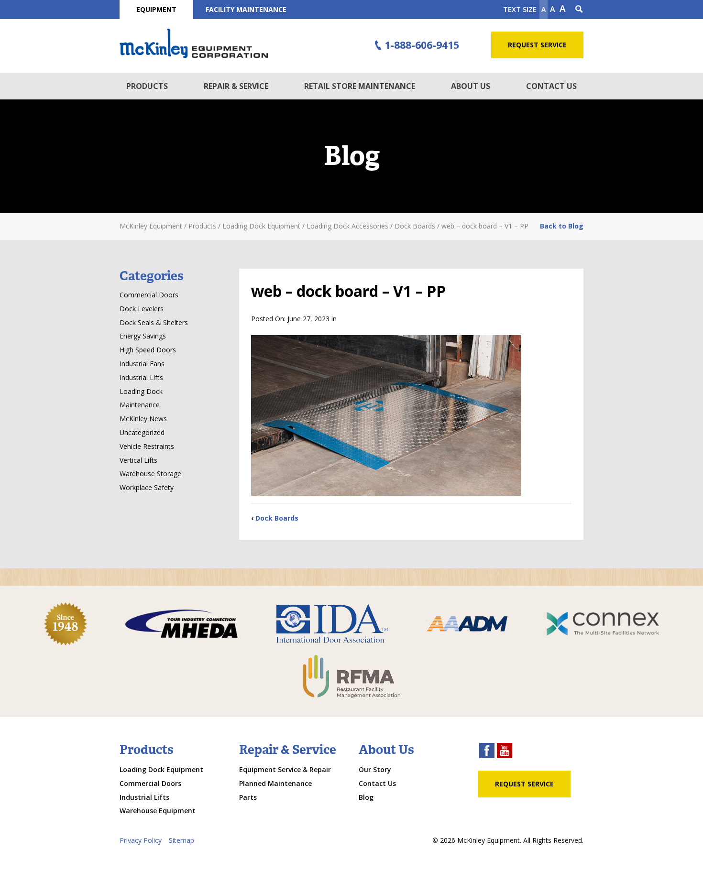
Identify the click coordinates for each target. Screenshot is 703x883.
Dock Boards (276, 518)
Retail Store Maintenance (359, 86)
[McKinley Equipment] (194, 43)
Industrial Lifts (141, 377)
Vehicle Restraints (147, 446)
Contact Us (551, 86)
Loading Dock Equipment (161, 769)
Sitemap (181, 840)
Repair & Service (236, 86)
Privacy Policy (141, 840)
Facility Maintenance (246, 9)
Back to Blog (561, 225)
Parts (248, 797)
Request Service (537, 44)
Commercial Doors (149, 294)
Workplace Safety (147, 487)
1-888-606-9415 (421, 45)
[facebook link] (486, 752)
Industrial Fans (142, 363)
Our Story (375, 769)
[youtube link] (504, 752)
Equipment (156, 9)
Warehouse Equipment (158, 810)
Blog (366, 797)
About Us (470, 86)
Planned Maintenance (275, 783)
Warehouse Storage (150, 473)
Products (147, 86)
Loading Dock (141, 391)
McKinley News (143, 418)
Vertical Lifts (138, 460)
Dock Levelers (142, 308)
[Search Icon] (579, 9)
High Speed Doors (148, 349)
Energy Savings (143, 335)
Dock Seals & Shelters (154, 322)
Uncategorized (142, 432)
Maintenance (140, 404)
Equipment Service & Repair (285, 769)
